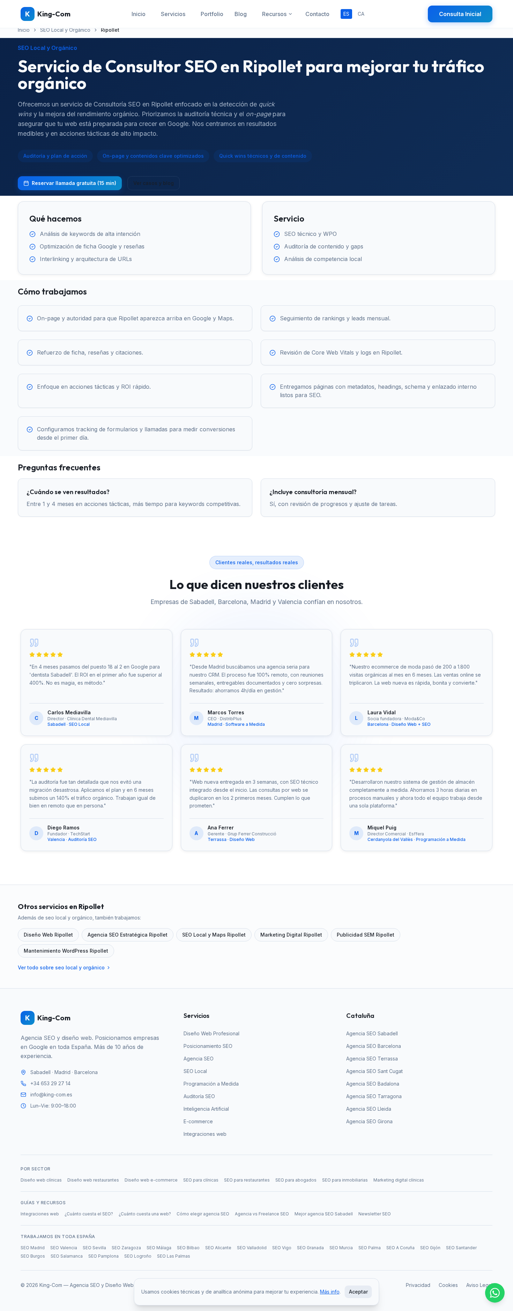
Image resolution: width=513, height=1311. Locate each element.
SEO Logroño (137, 1256)
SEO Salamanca (67, 1256)
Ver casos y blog (153, 183)
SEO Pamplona (103, 1256)
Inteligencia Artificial (206, 1109)
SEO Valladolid (252, 1247)
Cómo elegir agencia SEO (203, 1213)
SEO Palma (369, 1247)
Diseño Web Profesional (211, 1033)
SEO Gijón (430, 1247)
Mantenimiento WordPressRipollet (66, 951)
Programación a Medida (211, 1084)
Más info (330, 1292)
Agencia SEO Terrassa (372, 1059)
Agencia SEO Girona (369, 1121)
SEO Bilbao (188, 1247)
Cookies (448, 1285)
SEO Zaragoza (126, 1247)
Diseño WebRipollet (48, 935)
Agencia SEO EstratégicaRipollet (128, 935)
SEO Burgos (33, 1256)
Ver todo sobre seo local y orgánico (61, 967)
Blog (241, 13)
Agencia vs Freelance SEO (262, 1213)
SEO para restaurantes (247, 1180)
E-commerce (198, 1121)
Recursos (274, 13)
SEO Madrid (33, 1247)
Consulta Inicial (460, 13)
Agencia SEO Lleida (368, 1109)
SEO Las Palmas (173, 1256)
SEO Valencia (63, 1247)
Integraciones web (205, 1134)
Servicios (173, 13)
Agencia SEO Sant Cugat (374, 1071)
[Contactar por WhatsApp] (495, 1293)
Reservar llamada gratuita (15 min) (74, 183)
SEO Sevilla (94, 1247)
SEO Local (195, 1071)
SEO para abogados (296, 1180)
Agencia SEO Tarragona (374, 1096)
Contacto (317, 13)
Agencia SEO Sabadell (372, 1033)
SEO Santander (461, 1247)
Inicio (139, 13)
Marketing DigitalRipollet (291, 935)
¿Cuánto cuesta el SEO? (89, 1213)
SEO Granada (310, 1247)
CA (361, 14)
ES (346, 14)
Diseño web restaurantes (93, 1180)
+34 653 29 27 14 (50, 1083)
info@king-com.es (51, 1094)
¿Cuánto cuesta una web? (145, 1213)
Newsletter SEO (374, 1213)
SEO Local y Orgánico (65, 30)
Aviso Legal (479, 1285)
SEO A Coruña (400, 1247)
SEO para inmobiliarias (345, 1180)
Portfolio (212, 13)
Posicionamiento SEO (208, 1046)
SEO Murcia (341, 1247)
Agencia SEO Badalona (372, 1084)
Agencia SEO (199, 1059)
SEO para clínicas (200, 1180)
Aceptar (358, 1292)
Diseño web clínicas (41, 1180)
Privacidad (418, 1285)
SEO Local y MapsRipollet (214, 935)
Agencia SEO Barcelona (373, 1046)
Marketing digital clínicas (398, 1180)
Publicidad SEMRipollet (365, 935)
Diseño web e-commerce (151, 1180)
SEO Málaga (159, 1247)
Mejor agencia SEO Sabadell (324, 1213)
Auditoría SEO (199, 1096)
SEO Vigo (281, 1247)
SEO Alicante (218, 1247)
